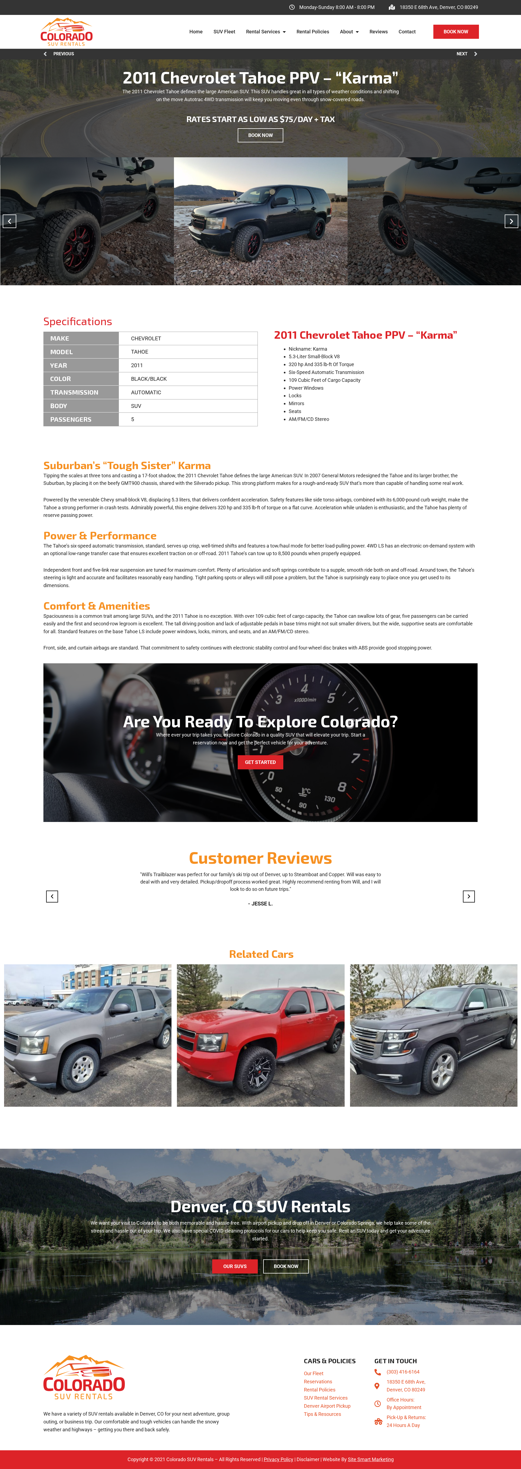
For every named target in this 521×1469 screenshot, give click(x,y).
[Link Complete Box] (87, 1035)
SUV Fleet (224, 31)
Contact (407, 31)
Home (196, 31)
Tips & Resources (322, 1414)
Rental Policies (313, 31)
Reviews (379, 31)
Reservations (318, 1381)
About (346, 31)
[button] (9, 221)
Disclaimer (308, 1459)
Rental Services (263, 31)
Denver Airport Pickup (327, 1406)
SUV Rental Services (326, 1398)
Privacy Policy (278, 1459)
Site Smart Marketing (371, 1459)
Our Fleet (313, 1373)
